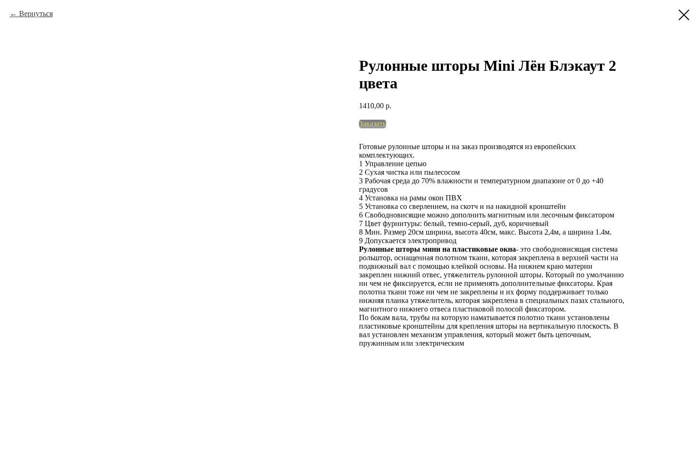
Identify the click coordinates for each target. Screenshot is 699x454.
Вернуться (36, 13)
